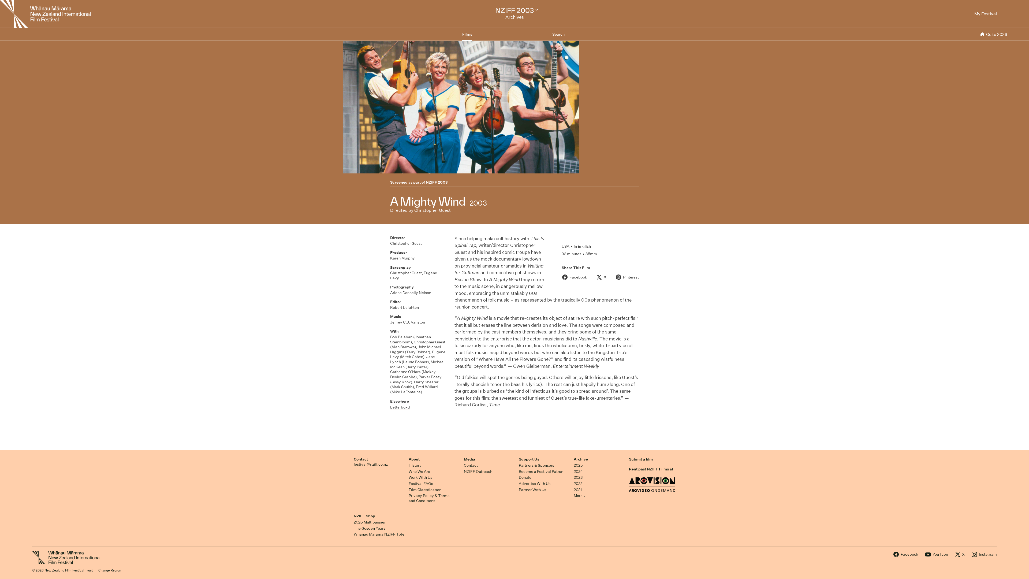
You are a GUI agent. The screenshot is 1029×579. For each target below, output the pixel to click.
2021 (578, 489)
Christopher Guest (432, 210)
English (584, 246)
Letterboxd (400, 407)
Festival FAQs (421, 483)
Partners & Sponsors (536, 465)
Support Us (529, 459)
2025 (578, 465)
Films (467, 34)
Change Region (109, 570)
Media (469, 459)
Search (558, 34)
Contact (361, 459)
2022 (578, 483)
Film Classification (425, 489)
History (415, 465)
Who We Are (419, 471)
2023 (578, 477)
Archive (581, 459)
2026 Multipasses (369, 522)
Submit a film (641, 459)
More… (579, 495)
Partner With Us (532, 489)
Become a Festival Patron (541, 471)
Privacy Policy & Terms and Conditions (429, 498)
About (414, 459)
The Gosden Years (369, 528)
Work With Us (420, 477)
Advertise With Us (534, 483)
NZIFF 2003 (437, 182)
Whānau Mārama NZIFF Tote (379, 534)
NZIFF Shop (364, 516)
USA (565, 246)
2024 (578, 471)
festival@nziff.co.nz (371, 464)
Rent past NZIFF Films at (651, 469)
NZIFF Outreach (478, 471)
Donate (525, 477)
